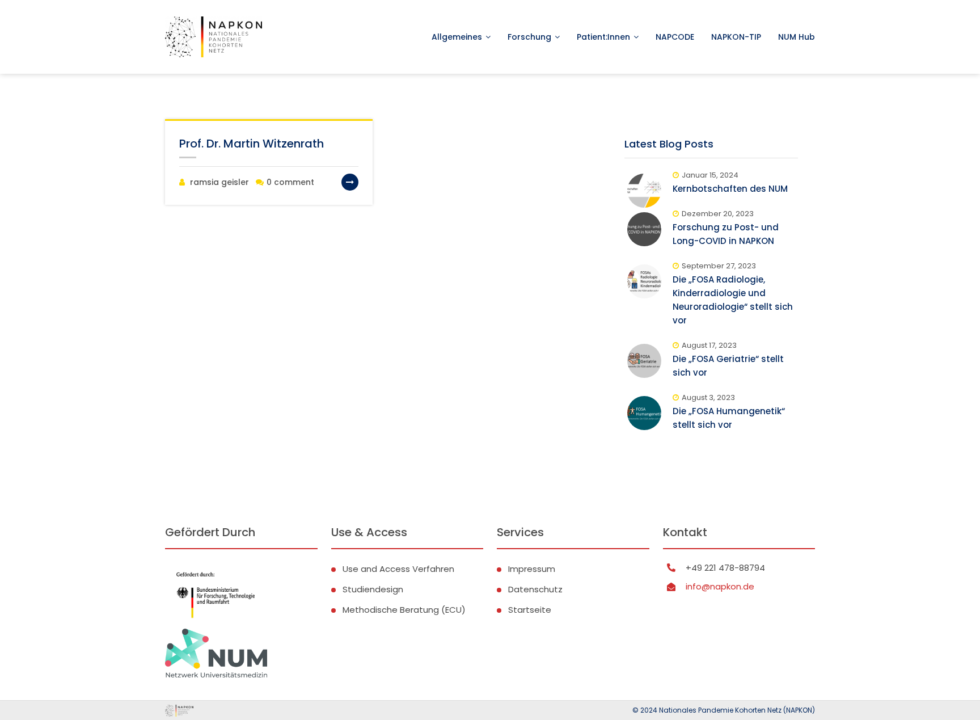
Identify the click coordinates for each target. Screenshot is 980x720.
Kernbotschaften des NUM (730, 189)
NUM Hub (796, 37)
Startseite (529, 610)
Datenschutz (535, 589)
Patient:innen (603, 37)
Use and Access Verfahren (398, 569)
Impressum (531, 569)
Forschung (529, 37)
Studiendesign (373, 589)
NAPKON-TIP (736, 37)
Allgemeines (457, 37)
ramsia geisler (219, 182)
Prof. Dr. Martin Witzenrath (251, 143)
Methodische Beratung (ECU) (404, 610)
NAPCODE (675, 37)
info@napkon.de (720, 586)
